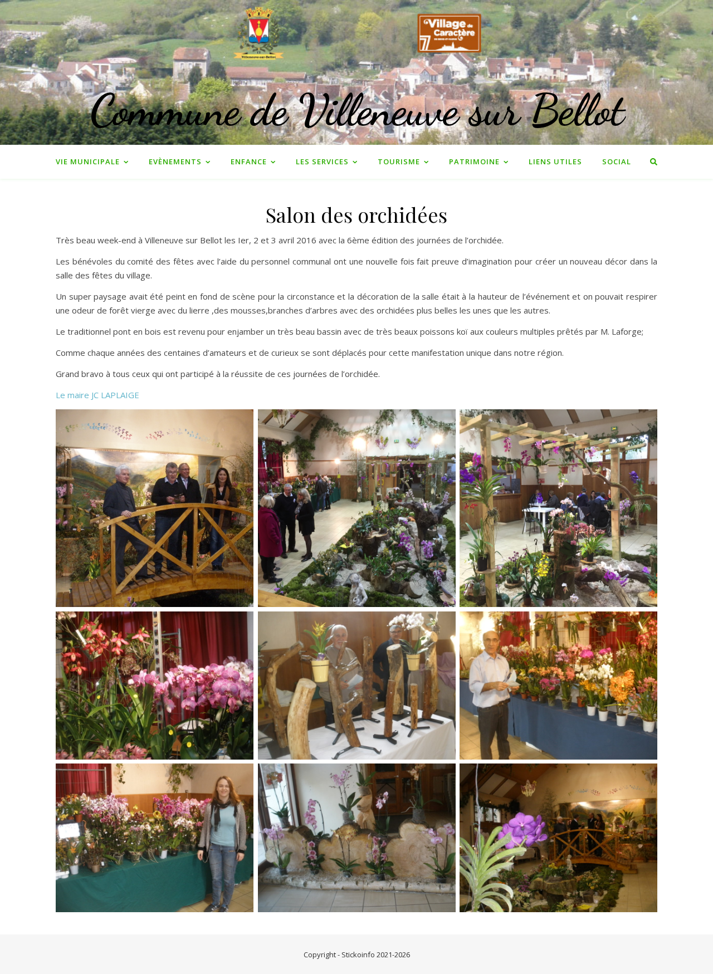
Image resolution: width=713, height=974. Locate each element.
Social (616, 161)
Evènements (175, 161)
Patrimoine (474, 161)
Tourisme (399, 161)
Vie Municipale (88, 161)
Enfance (249, 161)
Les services (322, 161)
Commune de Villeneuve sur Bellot (357, 110)
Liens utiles (555, 161)
